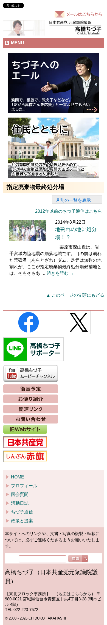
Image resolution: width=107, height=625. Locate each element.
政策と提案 (22, 520)
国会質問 (20, 494)
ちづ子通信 (22, 512)
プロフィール (24, 485)
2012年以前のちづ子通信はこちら (68, 211)
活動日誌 (20, 503)
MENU (17, 42)
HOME (17, 477)
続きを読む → (60, 273)
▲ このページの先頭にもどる (75, 295)
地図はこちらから (74, 593)
